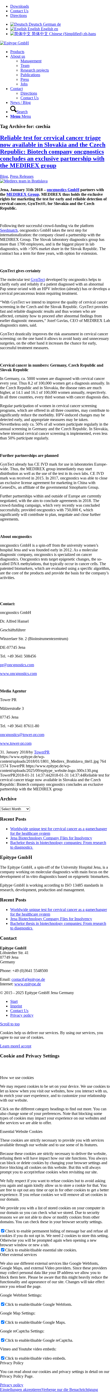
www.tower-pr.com (15, 743)
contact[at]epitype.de (28, 979)
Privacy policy (11, 1385)
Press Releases (22, 176)
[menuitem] (60, 6)
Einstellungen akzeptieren (20, 1389)
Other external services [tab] (18, 1254)
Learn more (9, 1046)
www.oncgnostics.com (18, 673)
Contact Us (19, 11)
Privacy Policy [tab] (12, 1363)
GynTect (38, 279)
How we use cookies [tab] (17, 1077)
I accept (25, 1046)
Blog (4, 176)
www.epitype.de (27, 984)
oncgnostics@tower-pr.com (22, 734)
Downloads (19, 6)
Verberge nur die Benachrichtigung (69, 1389)
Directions (18, 15)
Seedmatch (9, 230)
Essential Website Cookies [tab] (21, 1131)
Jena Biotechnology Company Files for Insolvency (51, 838)
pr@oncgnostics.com (17, 665)
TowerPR (42, 752)
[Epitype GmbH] (14, 43)
